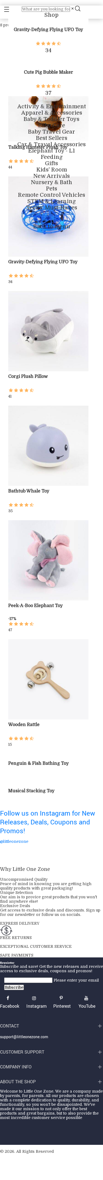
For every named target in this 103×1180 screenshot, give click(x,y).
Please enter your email (76, 980)
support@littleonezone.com (24, 1036)
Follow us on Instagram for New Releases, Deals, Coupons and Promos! (47, 822)
